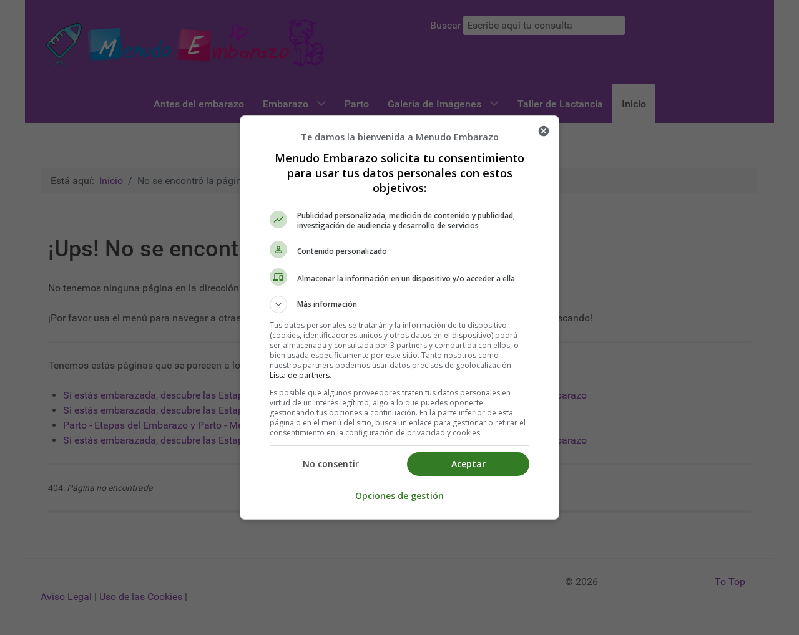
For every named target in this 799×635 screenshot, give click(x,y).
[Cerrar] (543, 131)
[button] (399, 304)
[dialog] (399, 317)
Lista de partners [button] (300, 375)
